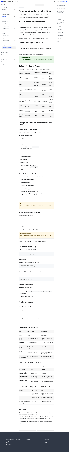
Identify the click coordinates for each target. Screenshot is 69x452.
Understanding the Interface (61, 8)
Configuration (8, 441)
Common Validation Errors (60, 37)
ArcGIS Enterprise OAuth (61, 30)
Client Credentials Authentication (60, 17)
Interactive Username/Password (61, 20)
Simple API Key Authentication (60, 15)
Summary (58, 41)
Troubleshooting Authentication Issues (61, 39)
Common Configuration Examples (60, 23)
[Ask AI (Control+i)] (67, 2)
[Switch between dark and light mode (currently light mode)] (54, 1)
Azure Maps (59, 26)
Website (46, 439)
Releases (8, 442)
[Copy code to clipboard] (53, 253)
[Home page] (20, 5)
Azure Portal (43, 61)
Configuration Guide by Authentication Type (60, 12)
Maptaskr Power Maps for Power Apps (13, 439)
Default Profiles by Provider (61, 9)
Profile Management (60, 32)
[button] (8, 5)
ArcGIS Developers (48, 59)
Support (27, 439)
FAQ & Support (9, 444)
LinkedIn (46, 441)
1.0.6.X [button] (16, 1)
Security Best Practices (60, 35)
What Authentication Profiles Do (61, 6)
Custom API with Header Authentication (61, 29)
